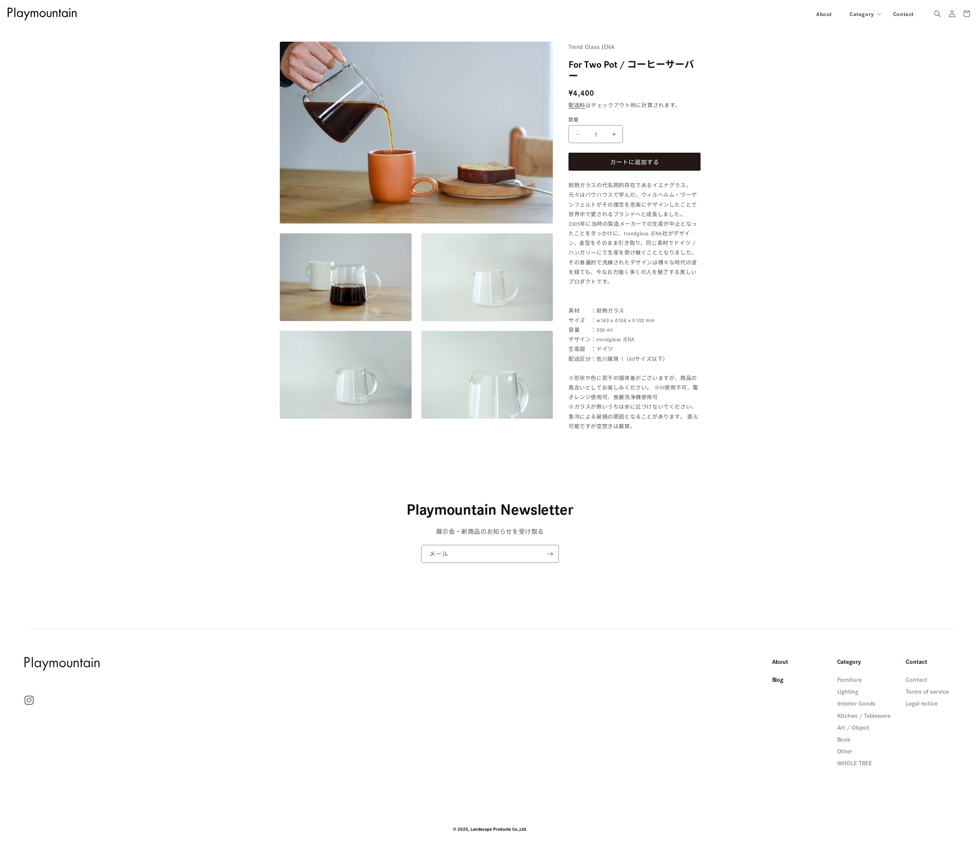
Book (844, 739)
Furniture (849, 679)
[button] (862, 13)
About (780, 661)
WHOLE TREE (854, 762)
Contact (916, 679)
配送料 (576, 105)
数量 (573, 119)
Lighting (847, 691)
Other (845, 751)
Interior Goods (856, 703)
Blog (778, 679)
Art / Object (853, 727)
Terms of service (927, 691)
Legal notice (922, 703)
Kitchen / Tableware (863, 715)
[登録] (550, 554)
